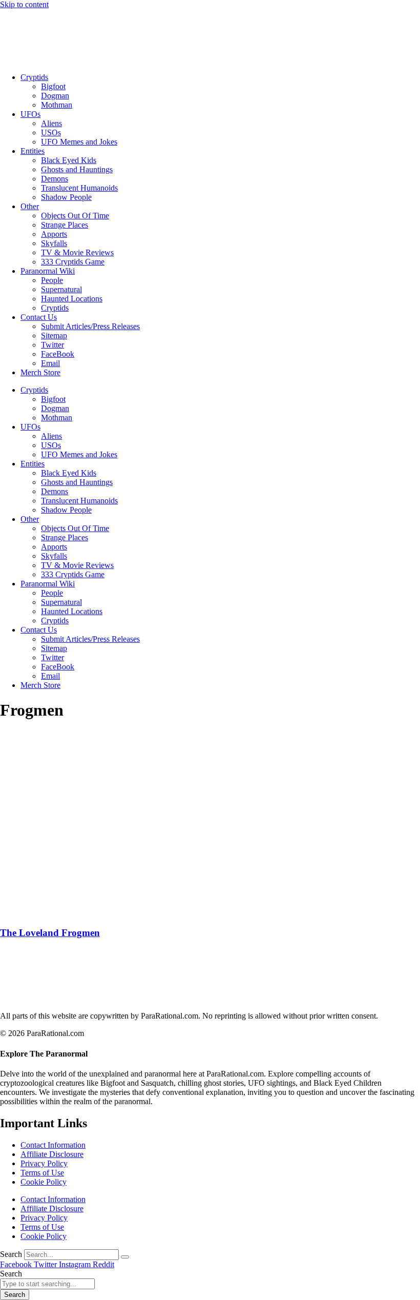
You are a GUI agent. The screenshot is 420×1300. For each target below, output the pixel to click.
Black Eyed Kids (68, 160)
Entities (32, 151)
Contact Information (53, 1145)
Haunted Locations (71, 298)
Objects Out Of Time (75, 215)
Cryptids (34, 77)
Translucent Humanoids (79, 188)
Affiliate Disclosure (51, 1154)
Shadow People (66, 197)
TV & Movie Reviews (77, 252)
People (52, 280)
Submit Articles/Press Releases (90, 326)
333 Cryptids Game (72, 261)
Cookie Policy (43, 1181)
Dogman (55, 95)
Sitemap (54, 335)
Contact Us (38, 317)
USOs (51, 132)
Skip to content (24, 4)
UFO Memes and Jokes (79, 141)
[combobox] (47, 1283)
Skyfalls (54, 243)
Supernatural (61, 289)
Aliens (51, 123)
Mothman (56, 104)
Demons (54, 178)
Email (50, 363)
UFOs (30, 114)
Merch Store (40, 372)
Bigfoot (53, 86)
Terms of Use (42, 1172)
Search (11, 1254)
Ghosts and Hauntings (77, 169)
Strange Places (64, 224)
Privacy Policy (44, 1163)
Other (29, 206)
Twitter (52, 344)
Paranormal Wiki (47, 271)
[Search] (125, 1256)
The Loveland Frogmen (50, 932)
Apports (54, 234)
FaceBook (57, 354)
